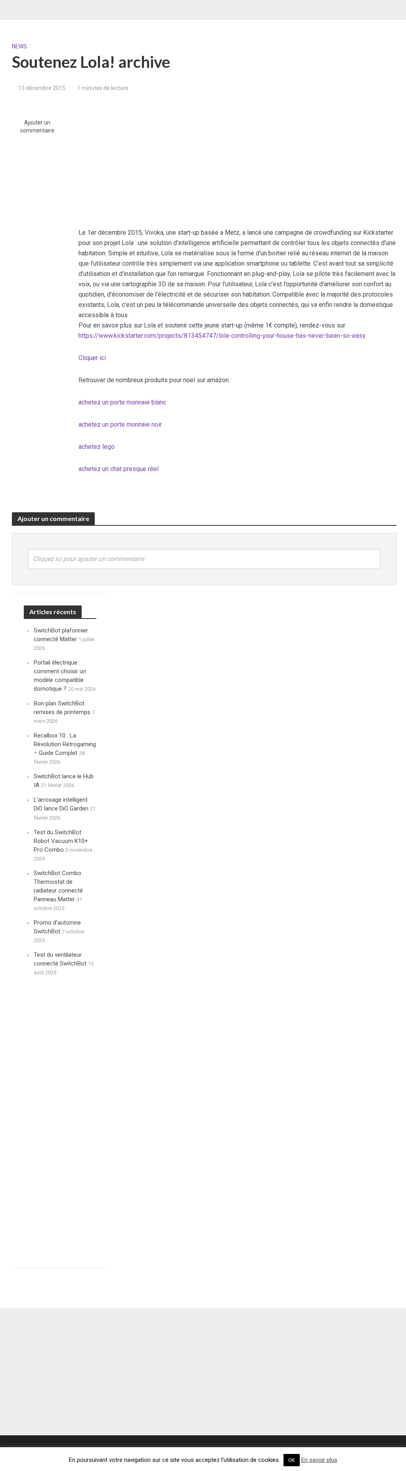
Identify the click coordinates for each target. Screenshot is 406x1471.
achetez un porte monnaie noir (120, 424)
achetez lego (97, 446)
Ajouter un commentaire (37, 126)
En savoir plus (319, 1459)
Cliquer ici (92, 358)
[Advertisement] (237, 160)
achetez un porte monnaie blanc (122, 402)
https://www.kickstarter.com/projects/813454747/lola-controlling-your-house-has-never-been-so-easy (222, 335)
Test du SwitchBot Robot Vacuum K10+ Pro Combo (61, 841)
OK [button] (291, 1460)
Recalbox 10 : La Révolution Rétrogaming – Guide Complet (65, 744)
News (19, 46)
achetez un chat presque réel (119, 469)
